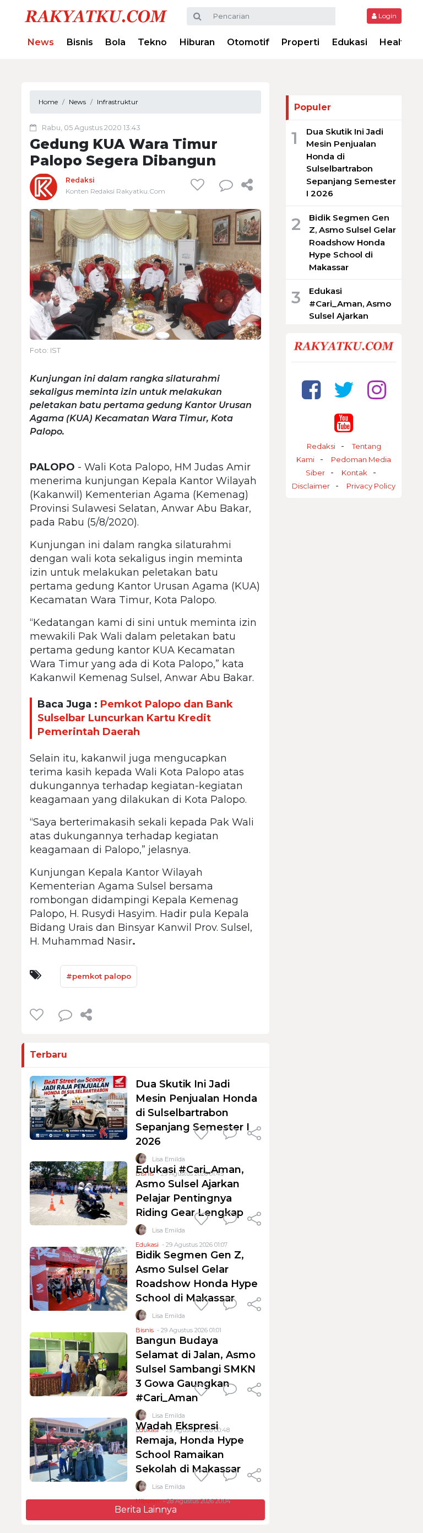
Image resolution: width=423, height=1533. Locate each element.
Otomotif (248, 42)
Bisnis (80, 42)
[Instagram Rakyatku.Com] (377, 390)
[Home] (95, 15)
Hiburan (197, 42)
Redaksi (80, 180)
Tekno (152, 42)
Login (387, 16)
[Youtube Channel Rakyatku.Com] (344, 423)
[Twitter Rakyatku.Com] (344, 390)
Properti (300, 42)
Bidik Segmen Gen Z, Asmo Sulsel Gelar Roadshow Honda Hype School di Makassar (352, 242)
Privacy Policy (370, 485)
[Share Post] (247, 184)
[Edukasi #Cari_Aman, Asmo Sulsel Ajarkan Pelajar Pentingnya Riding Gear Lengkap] (78, 1192)
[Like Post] (199, 184)
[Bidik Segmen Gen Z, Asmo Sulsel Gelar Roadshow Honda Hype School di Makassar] (78, 1278)
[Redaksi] (43, 186)
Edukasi (349, 42)
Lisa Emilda (168, 1230)
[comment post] (226, 184)
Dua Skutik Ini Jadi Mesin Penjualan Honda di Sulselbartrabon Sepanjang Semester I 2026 (196, 1113)
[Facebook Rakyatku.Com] (311, 390)
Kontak (354, 472)
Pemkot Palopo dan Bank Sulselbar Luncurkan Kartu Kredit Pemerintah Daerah (135, 718)
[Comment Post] (230, 1134)
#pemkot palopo (98, 976)
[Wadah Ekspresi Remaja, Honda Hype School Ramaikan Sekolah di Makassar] (78, 1449)
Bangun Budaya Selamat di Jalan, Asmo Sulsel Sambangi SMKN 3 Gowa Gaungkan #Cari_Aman (195, 1369)
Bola (115, 42)
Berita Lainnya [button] (146, 1509)
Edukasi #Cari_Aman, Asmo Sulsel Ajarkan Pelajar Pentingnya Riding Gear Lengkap (350, 322)
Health (394, 42)
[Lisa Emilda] (141, 1232)
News (41, 42)
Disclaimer (311, 485)
